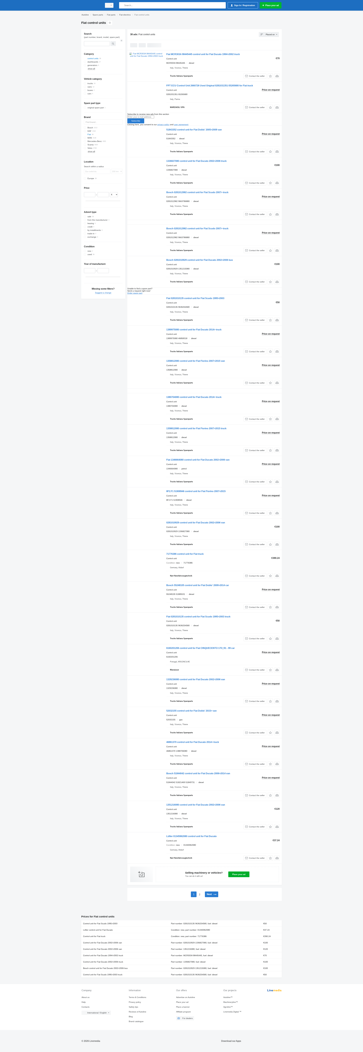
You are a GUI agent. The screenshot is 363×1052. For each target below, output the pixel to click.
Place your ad (238, 874)
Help (84, 1002)
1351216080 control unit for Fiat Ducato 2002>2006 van (195, 805)
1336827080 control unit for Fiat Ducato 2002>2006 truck (196, 161)
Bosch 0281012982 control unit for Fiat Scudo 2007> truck (197, 192)
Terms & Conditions (137, 997)
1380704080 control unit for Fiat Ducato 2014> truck (193, 397)
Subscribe (135, 121)
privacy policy (163, 124)
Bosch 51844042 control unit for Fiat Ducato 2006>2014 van (198, 773)
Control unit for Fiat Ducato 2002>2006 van (102, 943)
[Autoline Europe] (91, 5)
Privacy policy (135, 1002)
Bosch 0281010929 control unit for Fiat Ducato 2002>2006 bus (199, 260)
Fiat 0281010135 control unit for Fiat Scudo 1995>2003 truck (198, 616)
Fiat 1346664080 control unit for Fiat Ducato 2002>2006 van (198, 460)
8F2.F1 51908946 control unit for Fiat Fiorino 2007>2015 (196, 491)
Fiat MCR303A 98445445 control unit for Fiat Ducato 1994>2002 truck (203, 54)
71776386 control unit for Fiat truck (185, 554)
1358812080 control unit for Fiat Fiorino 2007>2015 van (195, 361)
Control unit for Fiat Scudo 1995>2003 (100, 923)
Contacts (85, 1007)
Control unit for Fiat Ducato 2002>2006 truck (103, 962)
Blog (131, 1016)
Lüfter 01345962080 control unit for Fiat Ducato (191, 836)
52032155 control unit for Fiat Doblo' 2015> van (191, 711)
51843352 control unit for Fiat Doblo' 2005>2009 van (194, 129)
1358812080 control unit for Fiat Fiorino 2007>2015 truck (196, 428)
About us (85, 997)
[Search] (122, 5)
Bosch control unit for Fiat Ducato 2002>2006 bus (105, 968)
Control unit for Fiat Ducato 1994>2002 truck (103, 955)
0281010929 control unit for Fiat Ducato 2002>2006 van (195, 522)
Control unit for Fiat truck (94, 936)
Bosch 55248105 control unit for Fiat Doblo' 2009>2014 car (197, 585)
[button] (270, 76)
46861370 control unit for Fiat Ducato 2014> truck (192, 742)
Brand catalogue (136, 1021)
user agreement (181, 124)
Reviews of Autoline (137, 1012)
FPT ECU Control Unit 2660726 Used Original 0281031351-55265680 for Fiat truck (209, 85)
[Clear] (122, 41)
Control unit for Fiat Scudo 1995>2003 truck (102, 974)
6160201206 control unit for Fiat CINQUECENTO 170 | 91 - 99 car (200, 648)
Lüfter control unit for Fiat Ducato (98, 930)
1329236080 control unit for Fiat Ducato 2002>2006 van (195, 679)
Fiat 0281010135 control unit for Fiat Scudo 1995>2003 (195, 298)
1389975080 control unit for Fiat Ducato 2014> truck (193, 329)
